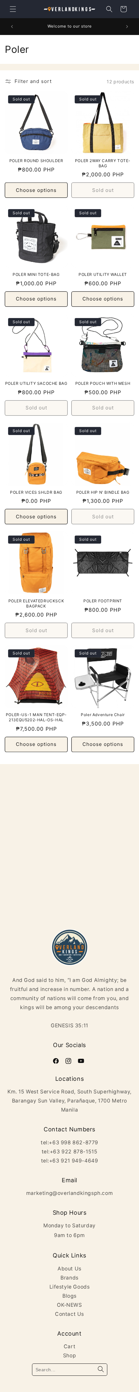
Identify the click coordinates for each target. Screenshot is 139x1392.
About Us (69, 1269)
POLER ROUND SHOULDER (36, 160)
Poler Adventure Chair (103, 714)
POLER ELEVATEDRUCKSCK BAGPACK (36, 603)
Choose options (36, 190)
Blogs (69, 1296)
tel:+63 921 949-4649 (69, 1161)
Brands (69, 1278)
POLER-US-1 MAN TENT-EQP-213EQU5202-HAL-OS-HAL (36, 717)
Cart (69, 1346)
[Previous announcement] (12, 26)
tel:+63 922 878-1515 (70, 1152)
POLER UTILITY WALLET (103, 274)
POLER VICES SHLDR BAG (36, 492)
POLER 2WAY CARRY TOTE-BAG (103, 163)
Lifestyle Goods (69, 1287)
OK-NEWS (69, 1305)
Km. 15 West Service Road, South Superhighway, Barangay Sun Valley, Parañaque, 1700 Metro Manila (69, 1101)
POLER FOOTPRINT (102, 600)
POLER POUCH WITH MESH (103, 383)
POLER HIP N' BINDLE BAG (103, 492)
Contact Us (69, 1314)
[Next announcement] (127, 26)
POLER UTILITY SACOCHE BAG (36, 383)
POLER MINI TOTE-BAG (36, 274)
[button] (13, 9)
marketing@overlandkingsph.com (69, 1193)
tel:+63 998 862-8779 (69, 1142)
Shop (69, 1355)
